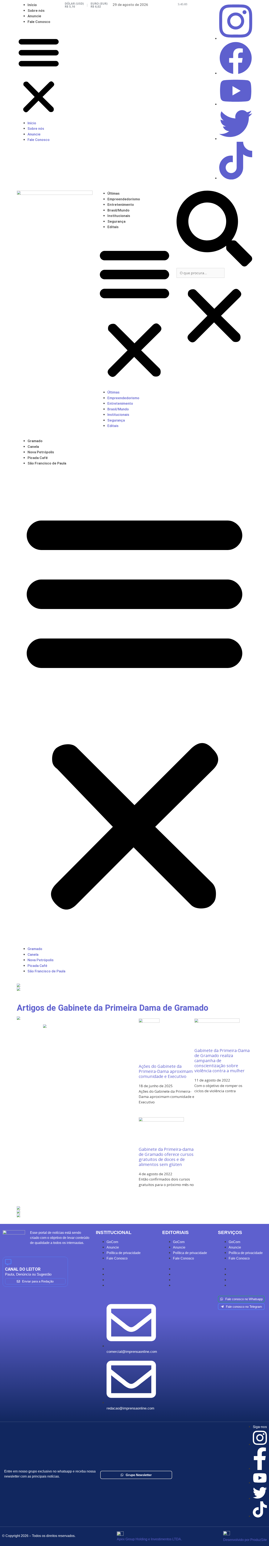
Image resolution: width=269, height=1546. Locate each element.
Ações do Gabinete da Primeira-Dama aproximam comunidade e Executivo (166, 1071)
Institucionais (118, 216)
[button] (39, 75)
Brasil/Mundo (118, 210)
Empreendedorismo (123, 199)
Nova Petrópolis (41, 452)
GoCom (112, 1242)
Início (32, 5)
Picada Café (38, 458)
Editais (113, 227)
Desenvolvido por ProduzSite (245, 1540)
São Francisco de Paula (47, 463)
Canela (33, 446)
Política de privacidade (124, 1253)
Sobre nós (36, 10)
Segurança (116, 221)
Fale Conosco (39, 22)
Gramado (35, 441)
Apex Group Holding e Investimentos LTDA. (149, 1539)
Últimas (113, 193)
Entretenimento (120, 204)
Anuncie (34, 16)
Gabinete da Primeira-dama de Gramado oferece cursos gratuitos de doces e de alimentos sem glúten (166, 1156)
